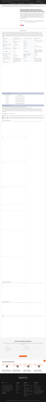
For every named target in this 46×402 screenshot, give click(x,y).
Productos (9, 5)
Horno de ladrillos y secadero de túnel (26, 5)
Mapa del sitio (31, 400)
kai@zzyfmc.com (23, 378)
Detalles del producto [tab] (23, 30)
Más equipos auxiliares (17, 5)
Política (35, 400)
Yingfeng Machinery (4, 5)
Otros (12, 5)
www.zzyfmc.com (26, 400)
